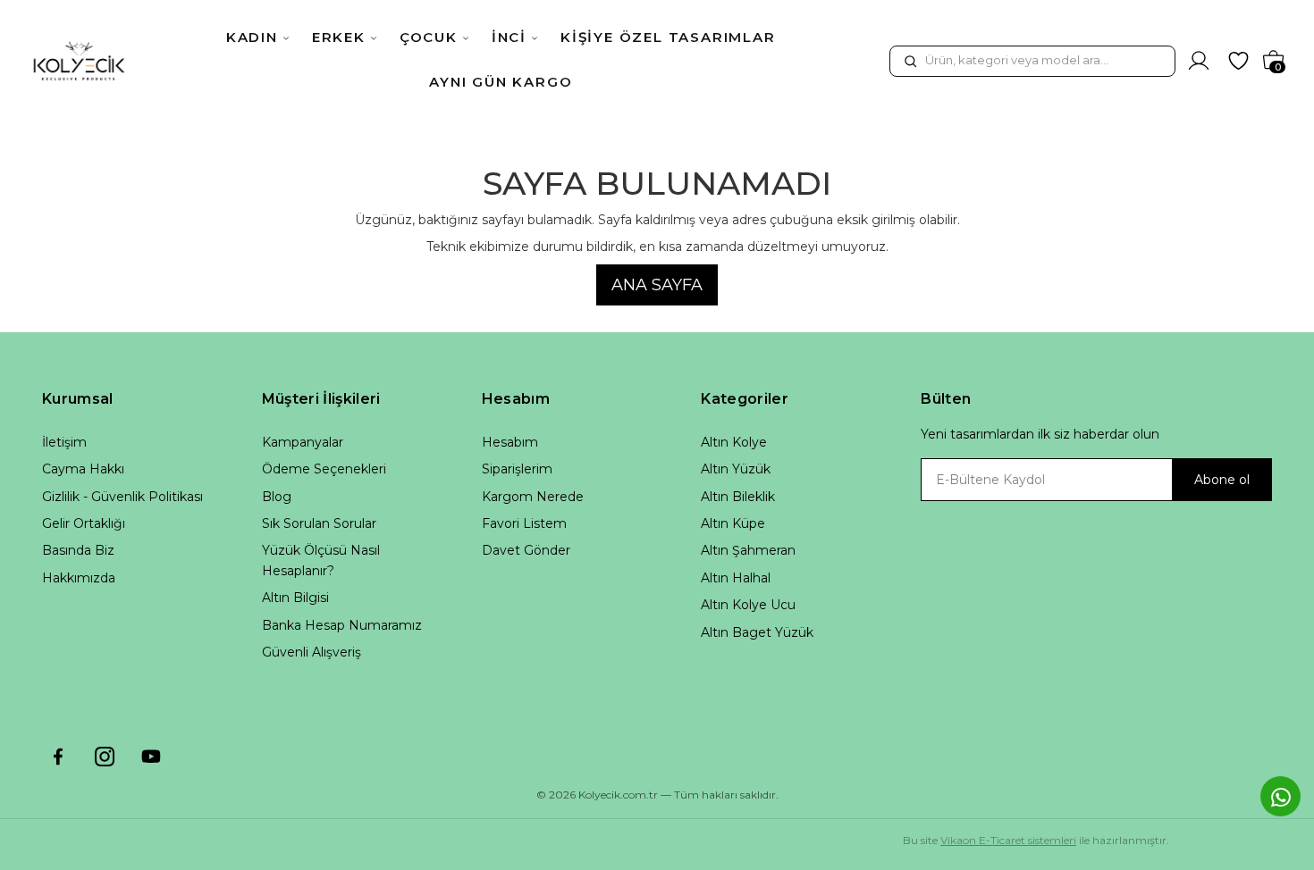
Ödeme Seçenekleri (324, 469)
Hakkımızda (78, 578)
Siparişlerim (517, 469)
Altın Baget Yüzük (757, 632)
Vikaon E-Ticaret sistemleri (1008, 840)
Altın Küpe (733, 523)
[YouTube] (151, 756)
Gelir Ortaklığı (83, 523)
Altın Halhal (736, 578)
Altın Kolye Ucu (748, 605)
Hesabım (510, 442)
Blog (276, 497)
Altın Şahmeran (748, 550)
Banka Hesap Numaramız (342, 625)
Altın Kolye (734, 442)
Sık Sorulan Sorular (319, 523)
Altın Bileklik (738, 497)
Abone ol (1222, 480)
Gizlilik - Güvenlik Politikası (122, 497)
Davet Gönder (526, 550)
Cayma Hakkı (83, 469)
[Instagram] (104, 756)
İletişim (64, 442)
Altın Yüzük (736, 469)
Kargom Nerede (533, 497)
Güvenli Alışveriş (311, 652)
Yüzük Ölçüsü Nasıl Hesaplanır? (321, 560)
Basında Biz (78, 550)
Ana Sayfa (657, 285)
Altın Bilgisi (295, 598)
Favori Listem (524, 523)
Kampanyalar (302, 442)
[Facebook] (58, 756)
